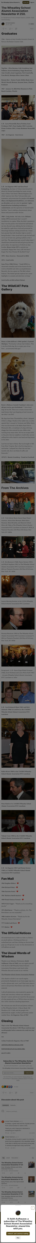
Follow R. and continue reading (18, 1233)
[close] (32, 1208)
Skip (18, 1238)
